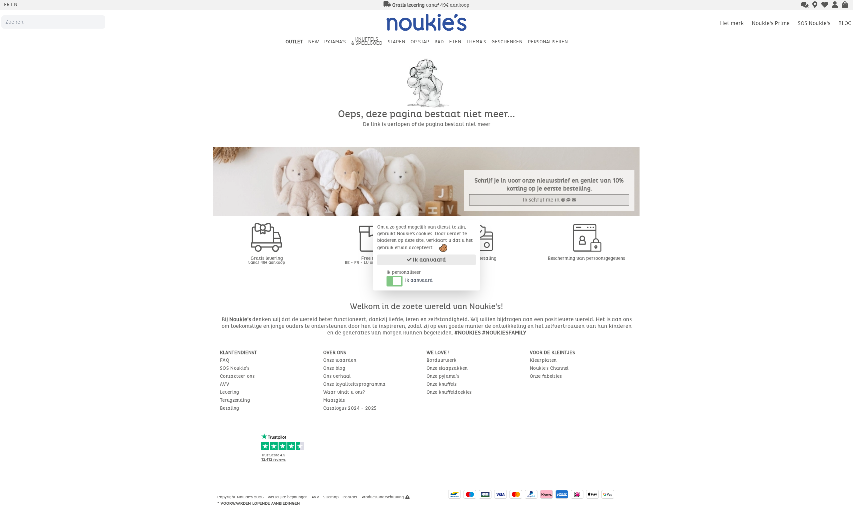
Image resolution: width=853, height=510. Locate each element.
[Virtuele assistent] (805, 5)
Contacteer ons (237, 376)
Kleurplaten (543, 360)
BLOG (845, 23)
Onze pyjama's (442, 376)
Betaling (229, 408)
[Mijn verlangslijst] (824, 5)
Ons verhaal (337, 376)
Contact (351, 497)
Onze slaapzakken (447, 368)
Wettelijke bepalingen (288, 497)
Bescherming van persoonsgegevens (586, 258)
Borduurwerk (441, 360)
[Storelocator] (814, 5)
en (14, 4)
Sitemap (331, 497)
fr (7, 4)
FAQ (224, 360)
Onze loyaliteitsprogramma (354, 384)
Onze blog (334, 368)
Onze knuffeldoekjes (449, 392)
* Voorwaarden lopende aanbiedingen (258, 503)
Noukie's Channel (549, 368)
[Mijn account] (835, 5)
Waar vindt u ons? (344, 392)
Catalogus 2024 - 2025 (350, 408)
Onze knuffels (441, 384)
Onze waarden (339, 360)
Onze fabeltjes (546, 376)
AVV (224, 384)
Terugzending (235, 400)
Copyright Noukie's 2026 (241, 497)
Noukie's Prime (771, 23)
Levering (229, 392)
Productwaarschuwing (383, 497)
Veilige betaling (479, 258)
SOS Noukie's (814, 23)
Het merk (732, 23)
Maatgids (334, 400)
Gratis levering (266, 259)
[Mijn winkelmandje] (845, 5)
